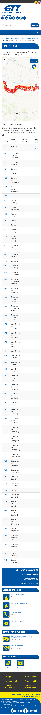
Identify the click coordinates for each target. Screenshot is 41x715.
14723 (5, 461)
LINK (14, 694)
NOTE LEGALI (21, 694)
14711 (5, 427)
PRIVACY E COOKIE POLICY (33, 694)
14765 (5, 560)
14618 (5, 162)
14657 (5, 279)
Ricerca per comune (29, 583)
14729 (5, 477)
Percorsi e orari (15, 38)
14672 (5, 324)
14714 (5, 436)
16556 (5, 236)
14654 (5, 272)
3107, (37, 146)
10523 (5, 146)
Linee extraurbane (26, 38)
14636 (5, 214)
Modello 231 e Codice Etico (31, 686)
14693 (5, 376)
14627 (5, 187)
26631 (5, 153)
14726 (5, 470)
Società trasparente (10, 686)
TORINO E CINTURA (17, 596)
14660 (5, 288)
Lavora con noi (10, 680)
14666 (5, 306)
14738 (5, 501)
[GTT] (11, 9)
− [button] (4, 63)
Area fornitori (30, 676)
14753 (5, 553)
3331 (36, 149)
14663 (5, 297)
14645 (5, 254)
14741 (5, 519)
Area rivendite (31, 680)
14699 (5, 393)
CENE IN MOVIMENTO (18, 647)
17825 (5, 483)
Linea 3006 (35, 38)
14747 (5, 535)
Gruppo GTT (10, 676)
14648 (5, 261)
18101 (5, 207)
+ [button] (4, 59)
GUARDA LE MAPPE (17, 621)
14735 (5, 495)
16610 (5, 245)
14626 (5, 178)
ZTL (8, 668)
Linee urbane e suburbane (27, 570)
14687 (5, 362)
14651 (5, 265)
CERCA (35, 25)
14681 (5, 351)
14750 (5, 544)
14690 (5, 369)
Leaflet (37, 120)
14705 (5, 409)
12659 (5, 510)
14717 (5, 445)
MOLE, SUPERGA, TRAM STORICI (21, 638)
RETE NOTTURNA (16, 613)
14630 (5, 196)
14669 (5, 315)
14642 (5, 229)
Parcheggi (20, 668)
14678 (5, 342)
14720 (5, 454)
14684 (5, 355)
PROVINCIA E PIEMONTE (19, 605)
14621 (5, 169)
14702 (5, 402)
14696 (5, 385)
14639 (5, 221)
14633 (5, 200)
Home (7, 38)
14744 (5, 528)
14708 (5, 418)
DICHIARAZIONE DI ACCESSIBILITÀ (31, 696)
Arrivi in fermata (31, 579)
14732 (5, 490)
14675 (5, 333)
